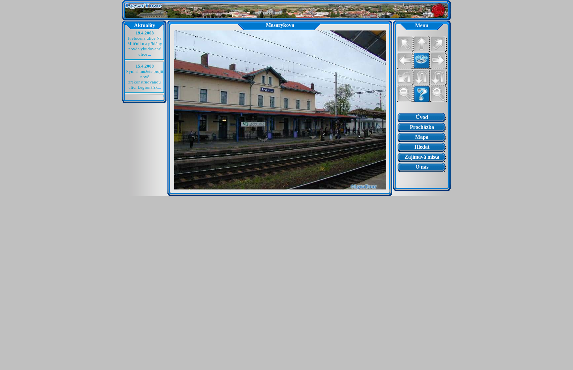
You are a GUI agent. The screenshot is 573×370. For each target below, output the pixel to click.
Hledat (421, 147)
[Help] (422, 94)
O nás (421, 167)
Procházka (422, 127)
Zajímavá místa (422, 157)
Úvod (422, 117)
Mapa (421, 137)
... (149, 54)
